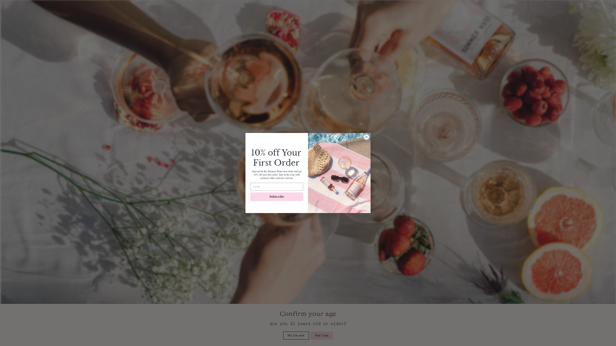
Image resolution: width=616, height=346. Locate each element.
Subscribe (276, 196)
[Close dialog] (366, 137)
